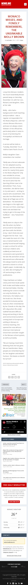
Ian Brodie (9, 40)
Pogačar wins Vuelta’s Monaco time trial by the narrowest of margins (14, 459)
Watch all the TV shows (14, 435)
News (21, 40)
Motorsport (12, 446)
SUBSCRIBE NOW (14, 502)
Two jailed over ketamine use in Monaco (14, 477)
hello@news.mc (7, 548)
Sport (11, 461)
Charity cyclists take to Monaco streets (13, 465)
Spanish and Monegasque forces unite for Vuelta (13, 471)
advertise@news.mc (9, 542)
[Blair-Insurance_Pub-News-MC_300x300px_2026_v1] (14, 416)
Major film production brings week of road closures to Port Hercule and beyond (13, 451)
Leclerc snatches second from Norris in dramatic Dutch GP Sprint (13, 443)
